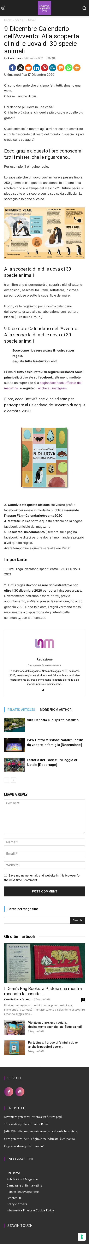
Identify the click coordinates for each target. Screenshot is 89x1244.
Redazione (14, 58)
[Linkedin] (36, 67)
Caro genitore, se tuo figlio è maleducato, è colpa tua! (39, 1139)
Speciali (19, 20)
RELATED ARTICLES (21, 710)
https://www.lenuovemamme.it (44, 665)
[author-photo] (44, 653)
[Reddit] (28, 67)
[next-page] (13, 780)
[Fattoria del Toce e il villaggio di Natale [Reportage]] (14, 765)
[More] (77, 67)
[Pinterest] (44, 67)
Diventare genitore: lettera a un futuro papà (33, 1117)
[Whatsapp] (68, 67)
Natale (32, 20)
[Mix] (60, 67)
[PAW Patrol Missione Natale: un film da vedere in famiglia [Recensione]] (14, 745)
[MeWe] (52, 67)
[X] (20, 67)
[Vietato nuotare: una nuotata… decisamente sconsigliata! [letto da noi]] (14, 1028)
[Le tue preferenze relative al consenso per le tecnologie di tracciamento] (82, 1237)
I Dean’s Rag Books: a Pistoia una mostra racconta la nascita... (43, 991)
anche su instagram (51, 388)
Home (7, 20)
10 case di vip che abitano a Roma (26, 1124)
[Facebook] (12, 67)
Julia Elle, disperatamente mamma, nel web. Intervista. (41, 1131)
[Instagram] (19, 1091)
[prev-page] (6, 780)
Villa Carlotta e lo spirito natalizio (53, 720)
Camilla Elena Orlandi (17, 999)
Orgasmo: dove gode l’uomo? (24, 1146)
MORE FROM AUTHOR (56, 710)
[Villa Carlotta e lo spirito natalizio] (14, 725)
